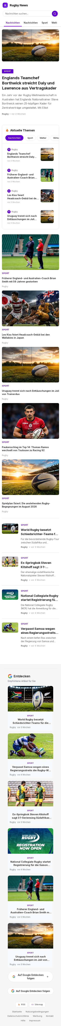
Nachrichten (13, 22)
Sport (45, 22)
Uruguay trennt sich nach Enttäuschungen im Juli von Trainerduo (22, 219)
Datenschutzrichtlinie (18, 1016)
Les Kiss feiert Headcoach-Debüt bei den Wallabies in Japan (22, 198)
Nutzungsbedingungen (37, 1011)
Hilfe (23, 1020)
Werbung (37, 1016)
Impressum (34, 1020)
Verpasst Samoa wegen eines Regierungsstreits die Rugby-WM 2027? (38, 633)
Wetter (55, 22)
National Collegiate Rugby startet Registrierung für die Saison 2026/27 (39, 600)
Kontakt (50, 1016)
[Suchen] (55, 14)
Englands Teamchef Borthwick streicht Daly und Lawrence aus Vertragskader (29, 83)
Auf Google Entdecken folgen (31, 977)
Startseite (17, 1011)
